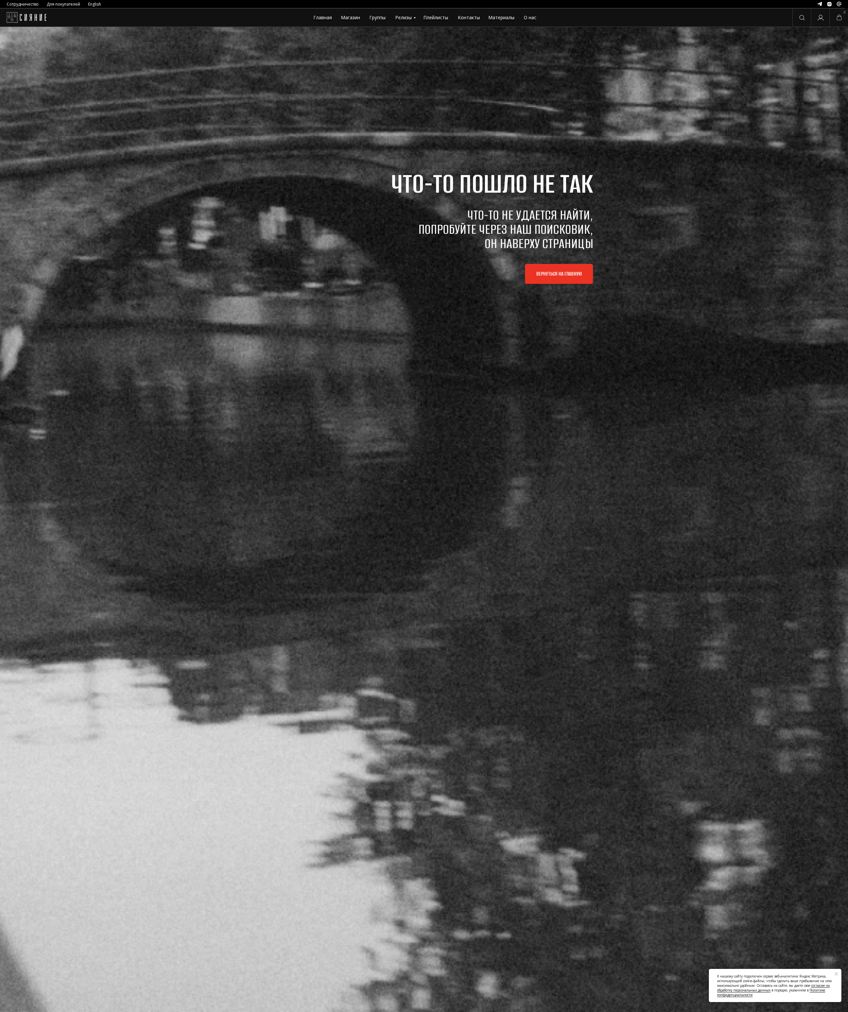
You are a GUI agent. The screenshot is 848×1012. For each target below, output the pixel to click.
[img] (26, 17)
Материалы (501, 17)
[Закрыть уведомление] (836, 974)
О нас (530, 17)
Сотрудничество (23, 4)
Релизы (403, 17)
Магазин (350, 17)
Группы (377, 17)
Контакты (469, 17)
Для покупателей (63, 4)
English (94, 4)
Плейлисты (435, 17)
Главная (322, 17)
